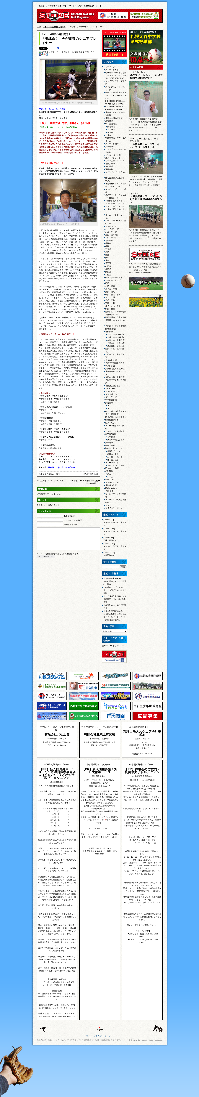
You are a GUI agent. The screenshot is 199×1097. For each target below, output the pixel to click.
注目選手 (109, 166)
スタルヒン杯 (111, 360)
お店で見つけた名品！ (116, 465)
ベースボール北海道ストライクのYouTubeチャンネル (115, 95)
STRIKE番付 (110, 434)
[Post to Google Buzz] (42, 55)
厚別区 (108, 269)
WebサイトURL (70, 524)
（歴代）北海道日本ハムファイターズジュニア (115, 202)
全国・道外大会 (112, 235)
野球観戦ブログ (112, 420)
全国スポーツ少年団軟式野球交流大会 (115, 327)
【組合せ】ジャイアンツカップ (52, 480)
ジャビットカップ (112, 280)
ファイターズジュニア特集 (115, 190)
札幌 (107, 246)
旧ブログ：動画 (112, 468)
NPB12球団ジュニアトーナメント (115, 179)
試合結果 (109, 403)
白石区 (108, 266)
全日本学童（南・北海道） (114, 355)
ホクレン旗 (110, 366)
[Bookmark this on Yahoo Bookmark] (45, 55)
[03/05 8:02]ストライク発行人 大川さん (114, 522)
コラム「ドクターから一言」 (115, 216)
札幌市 (108, 243)
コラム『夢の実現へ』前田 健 (115, 221)
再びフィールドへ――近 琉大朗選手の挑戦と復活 (146, 76)
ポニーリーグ (111, 232)
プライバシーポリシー (114, 508)
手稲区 (108, 275)
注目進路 (109, 169)
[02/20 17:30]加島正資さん (109, 553)
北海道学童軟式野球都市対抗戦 (115, 113)
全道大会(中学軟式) (115, 337)
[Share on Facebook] (40, 55)
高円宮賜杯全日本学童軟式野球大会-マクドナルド (115, 320)
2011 (109, 408)
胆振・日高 (110, 292)
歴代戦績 (109, 332)
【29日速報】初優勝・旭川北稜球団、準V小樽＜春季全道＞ (114, 599)
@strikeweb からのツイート (114, 646)
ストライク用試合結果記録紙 (115, 500)
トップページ (109, 67)
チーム (110, 477)
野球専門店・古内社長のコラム (115, 139)
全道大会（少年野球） (116, 346)
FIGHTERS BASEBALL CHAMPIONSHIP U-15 (115, 102)
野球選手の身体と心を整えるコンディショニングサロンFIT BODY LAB (115, 75)
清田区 (108, 272)
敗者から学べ (111, 488)
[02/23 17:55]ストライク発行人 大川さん (114, 531)
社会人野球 (110, 164)
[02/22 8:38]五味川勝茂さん (110, 538)
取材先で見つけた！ (113, 448)
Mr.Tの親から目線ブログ (115, 417)
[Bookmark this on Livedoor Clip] (47, 55)
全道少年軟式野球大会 (114, 363)
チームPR (109, 480)
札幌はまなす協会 (112, 386)
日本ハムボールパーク (114, 161)
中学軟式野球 (111, 400)
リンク (108, 505)
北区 (107, 260)
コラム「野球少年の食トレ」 (115, 210)
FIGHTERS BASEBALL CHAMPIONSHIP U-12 (115, 108)
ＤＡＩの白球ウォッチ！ (115, 206)
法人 (109, 474)
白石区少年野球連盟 (113, 277)
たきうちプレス (112, 423)
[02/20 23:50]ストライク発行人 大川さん (114, 546)
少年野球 (111, 437)
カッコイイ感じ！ (114, 457)
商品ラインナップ (112, 158)
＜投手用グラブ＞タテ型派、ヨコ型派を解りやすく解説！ (114, 590)
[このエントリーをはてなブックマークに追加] (58, 48)
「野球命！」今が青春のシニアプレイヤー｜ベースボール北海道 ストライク (69, 6)
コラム (108, 135)
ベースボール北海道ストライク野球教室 (115, 412)
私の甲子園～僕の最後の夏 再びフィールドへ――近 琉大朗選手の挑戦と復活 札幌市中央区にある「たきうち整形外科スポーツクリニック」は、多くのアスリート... (145, 124)
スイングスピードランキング (115, 173)
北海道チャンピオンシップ (115, 372)
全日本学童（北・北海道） (114, 350)
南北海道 (111, 127)
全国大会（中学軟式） (116, 340)
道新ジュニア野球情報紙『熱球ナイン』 (115, 313)
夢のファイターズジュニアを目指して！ (115, 196)
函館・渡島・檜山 (112, 295)
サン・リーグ (111, 397)
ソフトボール (111, 394)
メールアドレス (73, 520)
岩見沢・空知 (111, 289)
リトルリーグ (111, 391)
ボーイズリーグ (112, 229)
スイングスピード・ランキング (115, 88)
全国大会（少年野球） (116, 343)
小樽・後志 (110, 286)
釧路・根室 (110, 309)
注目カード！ (113, 454)
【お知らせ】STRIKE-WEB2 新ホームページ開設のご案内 (114, 581)
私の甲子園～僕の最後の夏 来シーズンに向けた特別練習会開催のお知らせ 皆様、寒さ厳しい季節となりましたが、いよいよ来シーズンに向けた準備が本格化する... (145, 235)
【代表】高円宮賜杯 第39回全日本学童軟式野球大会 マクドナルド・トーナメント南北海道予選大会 (114, 615)
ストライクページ (112, 482)
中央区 (108, 249)
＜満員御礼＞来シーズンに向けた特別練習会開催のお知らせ (146, 199)
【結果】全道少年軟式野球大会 (114, 606)
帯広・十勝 (110, 303)
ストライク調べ (112, 144)
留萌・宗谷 (110, 300)
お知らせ (109, 240)
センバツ (111, 132)
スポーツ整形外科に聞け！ (54, 27)
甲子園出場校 (111, 124)
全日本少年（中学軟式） (115, 377)
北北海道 (111, 129)
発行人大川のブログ (113, 118)
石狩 (107, 283)
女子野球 (109, 443)
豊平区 (108, 263)
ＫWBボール (110, 388)
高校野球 (109, 121)
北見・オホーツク (112, 306)
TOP (39, 27)
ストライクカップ (112, 70)
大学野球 (109, 146)
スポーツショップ (112, 462)
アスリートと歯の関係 (114, 431)
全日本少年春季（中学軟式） (115, 381)
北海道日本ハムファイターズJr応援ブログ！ (115, 184)
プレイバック (111, 238)
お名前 (69, 516)
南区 (107, 257)
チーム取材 (110, 445)
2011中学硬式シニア (116, 440)
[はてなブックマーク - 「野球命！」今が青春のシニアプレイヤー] (67, 52)
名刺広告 (109, 471)
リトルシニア (111, 226)
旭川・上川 (110, 297)
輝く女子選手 (113, 460)
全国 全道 (109, 491)
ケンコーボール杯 (112, 155)
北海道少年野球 (112, 485)
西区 (107, 255)
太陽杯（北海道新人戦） (115, 369)
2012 (109, 406)
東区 (107, 252)
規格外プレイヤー (114, 451)
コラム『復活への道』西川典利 (115, 150)
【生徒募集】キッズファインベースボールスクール (146, 145)
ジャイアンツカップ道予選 (115, 82)
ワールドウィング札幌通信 (115, 495)
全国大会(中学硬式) (115, 334)
